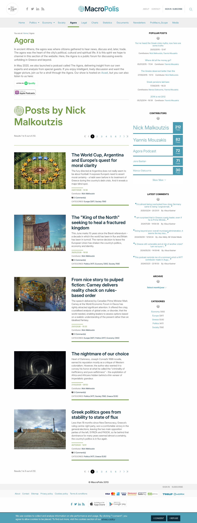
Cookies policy (61, 493)
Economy (47, 22)
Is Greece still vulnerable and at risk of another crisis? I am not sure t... (159, 245)
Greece (155, 319)
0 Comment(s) (80, 197)
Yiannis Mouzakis (170, 53)
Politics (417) (89, 264)
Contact (156, 9)
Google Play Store (117, 504)
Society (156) (100, 201)
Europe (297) (89, 201)
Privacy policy (47, 493)
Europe (155, 315)
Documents (123, 22)
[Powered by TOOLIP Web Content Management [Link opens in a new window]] (167, 494)
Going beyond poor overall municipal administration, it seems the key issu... (159, 232)
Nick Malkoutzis (87, 193)
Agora (73, 22)
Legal (84, 22)
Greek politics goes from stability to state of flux (96, 414)
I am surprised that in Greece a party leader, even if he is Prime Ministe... (159, 218)
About (146, 9)
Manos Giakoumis (156, 89)
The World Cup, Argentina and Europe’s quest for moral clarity (98, 160)
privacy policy (108, 519)
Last (127, 136)
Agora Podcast (144, 151)
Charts (94, 22)
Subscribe (177, 9)
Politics (33, 22)
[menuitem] (21, 22)
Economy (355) (101, 264)
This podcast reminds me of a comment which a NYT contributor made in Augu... (159, 258)
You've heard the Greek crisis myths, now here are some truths (158, 44)
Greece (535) (112, 396)
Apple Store (97, 504)
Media (175, 22)
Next (124, 136)
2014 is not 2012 (158, 96)
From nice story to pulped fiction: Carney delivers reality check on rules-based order (97, 287)
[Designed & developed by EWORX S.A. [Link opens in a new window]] (179, 494)
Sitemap (35, 493)
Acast (104, 72)
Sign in (168, 9)
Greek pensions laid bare (158, 82)
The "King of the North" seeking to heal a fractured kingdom (98, 222)
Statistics (107, 22)
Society (61, 22)
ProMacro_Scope (159, 22)
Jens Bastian (139, 161)
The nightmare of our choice (100, 353)
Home (22, 22)
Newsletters (139, 22)
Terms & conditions (78, 493)
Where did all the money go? (158, 60)
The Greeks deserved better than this (158, 71)
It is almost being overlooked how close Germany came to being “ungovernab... (159, 205)
